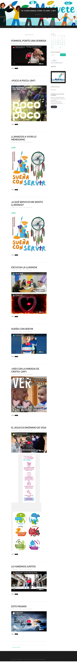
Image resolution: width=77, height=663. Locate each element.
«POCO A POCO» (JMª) (23, 80)
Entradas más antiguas (15, 647)
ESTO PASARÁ (19, 606)
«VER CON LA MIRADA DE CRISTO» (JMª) (25, 370)
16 (64, 40)
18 (53, 42)
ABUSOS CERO (51, 26)
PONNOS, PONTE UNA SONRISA (28, 40)
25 (53, 44)
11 (53, 40)
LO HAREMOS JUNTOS (23, 566)
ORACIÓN (36, 26)
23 (64, 42)
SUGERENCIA (30, 26)
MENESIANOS (43, 26)
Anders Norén (42, 659)
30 (64, 44)
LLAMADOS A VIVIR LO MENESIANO (23, 138)
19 (55, 42)
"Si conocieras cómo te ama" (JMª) (38, 11)
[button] (56, 79)
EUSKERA (18, 26)
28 (60, 44)
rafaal (20, 43)
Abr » (61, 47)
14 (60, 40)
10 (51, 40)
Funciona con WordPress (17, 659)
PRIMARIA (24, 26)
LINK (13, 147)
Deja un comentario (27, 43)
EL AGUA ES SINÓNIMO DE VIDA (28, 427)
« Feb (52, 47)
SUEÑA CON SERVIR (22, 328)
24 (51, 44)
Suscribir (54, 106)
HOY (13, 26)
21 (60, 42)
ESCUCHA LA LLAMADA (24, 267)
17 (51, 42)
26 (55, 44)
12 (55, 40)
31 (51, 45)
